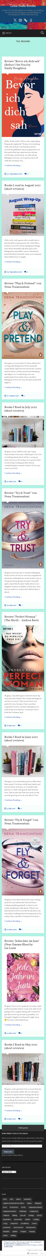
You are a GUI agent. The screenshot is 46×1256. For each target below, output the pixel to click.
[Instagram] (20, 20)
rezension (6, 1227)
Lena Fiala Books (23, 6)
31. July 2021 (11, 482)
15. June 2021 (12, 930)
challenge (22, 1211)
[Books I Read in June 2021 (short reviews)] (23, 761)
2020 (5, 1199)
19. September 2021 (14, 272)
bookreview (14, 1207)
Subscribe (8, 1152)
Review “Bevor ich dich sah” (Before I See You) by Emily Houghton (22, 65)
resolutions (25, 1223)
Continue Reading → (13, 165)
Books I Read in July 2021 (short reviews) (20, 409)
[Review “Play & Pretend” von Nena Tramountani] (23, 325)
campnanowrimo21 (9, 1211)
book (5, 1207)
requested (14, 1223)
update (15, 1231)
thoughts (6, 1231)
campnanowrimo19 (35, 1207)
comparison (34, 1211)
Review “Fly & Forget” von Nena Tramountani (21, 822)
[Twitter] (15, 20)
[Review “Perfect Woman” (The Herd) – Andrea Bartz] (23, 658)
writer (5, 1235)
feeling (31, 1215)
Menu (9, 33)
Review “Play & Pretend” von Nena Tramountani (22, 285)
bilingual (38, 1203)
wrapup (23, 1231)
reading (36, 1219)
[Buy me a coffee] (26, 20)
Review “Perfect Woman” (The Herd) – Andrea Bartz (21, 618)
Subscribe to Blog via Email (15, 1134)
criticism (6, 1215)
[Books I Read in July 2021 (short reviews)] (23, 431)
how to (39, 1215)
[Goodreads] (31, 20)
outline (27, 1219)
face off (22, 1215)
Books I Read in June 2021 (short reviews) (21, 739)
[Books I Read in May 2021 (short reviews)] (23, 1069)
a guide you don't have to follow (13, 1203)
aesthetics (27, 1199)
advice (18, 1199)
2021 (11, 1199)
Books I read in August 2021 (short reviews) (22, 187)
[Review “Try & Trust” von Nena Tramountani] (23, 535)
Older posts (23, 1128)
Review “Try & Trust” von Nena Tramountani (20, 495)
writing (13, 1235)
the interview (30, 1227)
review (34, 1223)
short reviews (18, 1227)
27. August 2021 (13, 396)
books (23, 1207)
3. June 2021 (11, 1119)
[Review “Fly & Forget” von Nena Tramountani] (23, 862)
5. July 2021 (11, 809)
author (29, 1203)
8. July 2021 (11, 726)
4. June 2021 (11, 1033)
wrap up (32, 1231)
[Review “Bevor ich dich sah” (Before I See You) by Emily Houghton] (23, 105)
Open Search (42, 33)
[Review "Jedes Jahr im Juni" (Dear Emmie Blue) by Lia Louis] (23, 977)
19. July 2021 (11, 605)
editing (14, 1215)
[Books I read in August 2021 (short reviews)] (23, 215)
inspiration (7, 1219)
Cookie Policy (8, 1246)
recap (5, 1223)
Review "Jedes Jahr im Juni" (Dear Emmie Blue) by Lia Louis (21, 944)
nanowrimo (18, 1219)
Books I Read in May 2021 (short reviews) (20, 1046)
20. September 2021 (14, 174)
